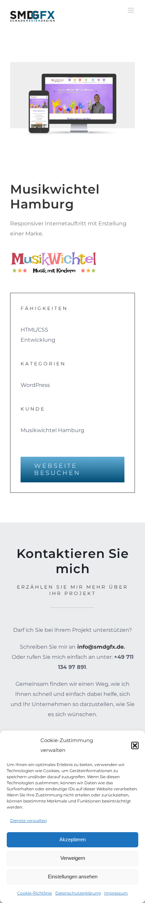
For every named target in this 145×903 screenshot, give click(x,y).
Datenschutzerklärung (78, 893)
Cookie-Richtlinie (34, 893)
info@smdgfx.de (100, 647)
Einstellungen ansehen (72, 876)
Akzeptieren (72, 839)
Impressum (116, 893)
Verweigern (72, 858)
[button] (135, 745)
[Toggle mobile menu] (131, 10)
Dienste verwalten (28, 820)
